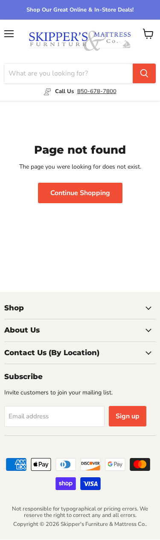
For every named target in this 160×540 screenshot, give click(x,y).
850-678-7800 (96, 91)
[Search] (144, 73)
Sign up (128, 416)
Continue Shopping (80, 193)
